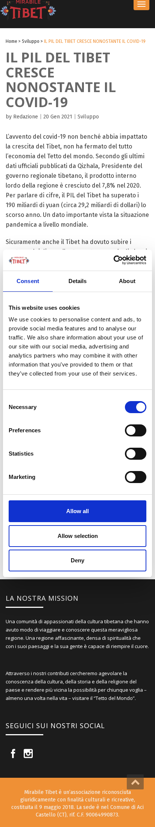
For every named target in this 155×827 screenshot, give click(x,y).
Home (11, 41)
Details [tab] (77, 281)
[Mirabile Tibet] (77, 10)
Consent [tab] (28, 281)
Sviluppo (31, 41)
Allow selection (78, 536)
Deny (77, 560)
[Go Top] (135, 781)
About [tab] (127, 281)
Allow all (77, 511)
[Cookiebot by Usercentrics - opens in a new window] (113, 260)
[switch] (135, 430)
